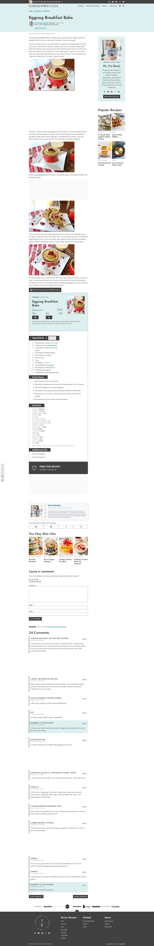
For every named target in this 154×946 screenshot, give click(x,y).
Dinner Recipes (69, 917)
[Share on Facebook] (2, 465)
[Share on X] (2, 469)
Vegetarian (64, 935)
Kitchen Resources (93, 6)
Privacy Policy (109, 943)
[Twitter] (120, 2)
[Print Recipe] (49, 317)
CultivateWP (122, 943)
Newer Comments (80, 896)
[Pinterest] (123, 2)
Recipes (80, 6)
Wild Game (64, 929)
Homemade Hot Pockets (104, 164)
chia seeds (50, 365)
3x (54, 338)
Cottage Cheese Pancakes (65, 560)
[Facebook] (116, 2)
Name (31, 605)
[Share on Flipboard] (2, 476)
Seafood (63, 932)
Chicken (63, 923)
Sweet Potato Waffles (117, 135)
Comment (33, 585)
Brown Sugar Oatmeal (49, 560)
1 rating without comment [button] (56, 627)
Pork (62, 926)
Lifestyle (87, 917)
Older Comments (36, 896)
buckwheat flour (51, 345)
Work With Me (109, 921)
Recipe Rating (33, 579)
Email (31, 611)
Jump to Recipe (40, 28)
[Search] (123, 6)
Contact (107, 923)
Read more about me (111, 96)
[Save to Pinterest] (2, 472)
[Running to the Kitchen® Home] (43, 6)
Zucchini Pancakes (32, 560)
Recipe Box (37, 11)
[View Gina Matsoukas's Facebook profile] (45, 506)
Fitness (85, 923)
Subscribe (113, 6)
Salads (63, 938)
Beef (62, 921)
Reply (85, 639)
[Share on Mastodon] (2, 480)
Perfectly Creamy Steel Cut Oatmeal (81, 561)
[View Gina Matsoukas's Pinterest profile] (45, 513)
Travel (85, 926)
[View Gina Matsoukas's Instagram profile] (45, 516)
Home (31, 11)
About (104, 6)
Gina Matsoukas (42, 23)
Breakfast (46, 11)
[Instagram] (109, 2)
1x (46, 338)
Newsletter (108, 926)
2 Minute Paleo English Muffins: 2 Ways (104, 136)
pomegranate (40, 175)
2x (50, 338)
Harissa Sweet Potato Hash (117, 164)
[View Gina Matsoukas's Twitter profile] (45, 509)
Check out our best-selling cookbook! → (47, 1)
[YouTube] (113, 2)
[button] (49, 23)
